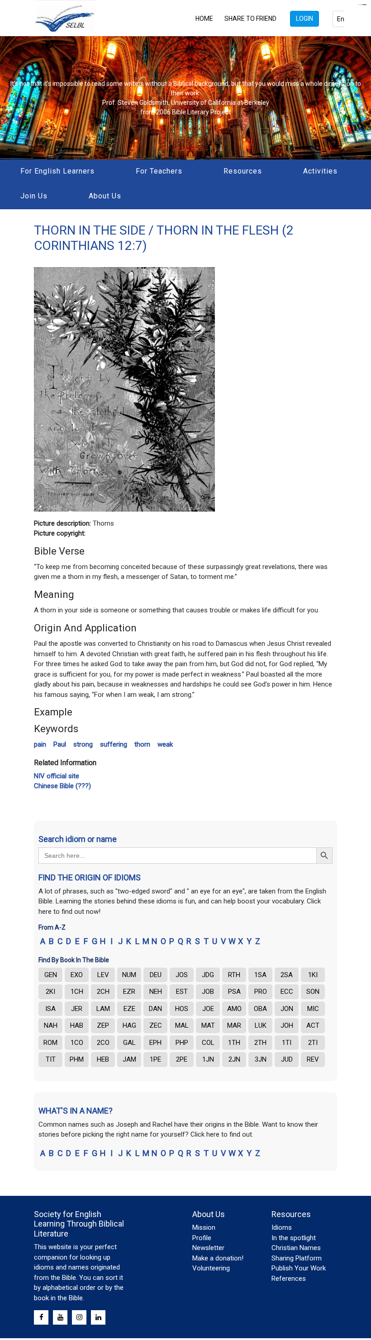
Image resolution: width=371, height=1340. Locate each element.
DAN (155, 1009)
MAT (208, 1025)
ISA (50, 1009)
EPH (155, 1043)
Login (304, 18)
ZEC (155, 1025)
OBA (260, 1009)
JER (76, 1009)
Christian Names (296, 1248)
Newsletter (208, 1248)
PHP (182, 1043)
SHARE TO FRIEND (250, 18)
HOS (181, 1009)
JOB (208, 991)
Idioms (281, 1227)
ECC (287, 991)
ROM (50, 1043)
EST (182, 991)
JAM (129, 1059)
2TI (313, 1043)
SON (312, 991)
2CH (103, 991)
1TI (286, 1043)
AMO (234, 1009)
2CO (103, 1043)
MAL (182, 1025)
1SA (260, 975)
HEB (103, 1059)
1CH (77, 991)
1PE (155, 1059)
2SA (287, 975)
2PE (181, 1059)
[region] (185, 98)
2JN (234, 1059)
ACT (312, 1025)
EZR (129, 991)
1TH (234, 1043)
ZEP (103, 1025)
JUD (287, 1059)
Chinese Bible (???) (62, 786)
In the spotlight (293, 1238)
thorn (142, 744)
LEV (103, 975)
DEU (156, 975)
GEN (50, 975)
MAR (234, 1025)
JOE (208, 1009)
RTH (234, 975)
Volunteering (211, 1268)
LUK (260, 1025)
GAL (129, 1043)
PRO (260, 991)
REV (313, 1059)
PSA (234, 991)
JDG (208, 975)
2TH (260, 1043)
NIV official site (56, 776)
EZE (129, 1009)
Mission (203, 1227)
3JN (260, 1059)
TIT (51, 1059)
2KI (50, 991)
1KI (313, 975)
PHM (77, 1059)
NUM (129, 975)
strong (83, 744)
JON (287, 1009)
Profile (201, 1238)
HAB (76, 1025)
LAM (103, 1009)
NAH (50, 1025)
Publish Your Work (298, 1268)
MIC (313, 1009)
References (288, 1278)
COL (208, 1043)
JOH (287, 1025)
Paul (59, 744)
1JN (208, 1059)
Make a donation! (217, 1258)
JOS (182, 975)
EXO (77, 975)
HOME (204, 18)
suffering (113, 744)
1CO (77, 1043)
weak (165, 744)
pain (40, 744)
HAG (129, 1025)
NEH (155, 991)
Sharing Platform (296, 1258)
